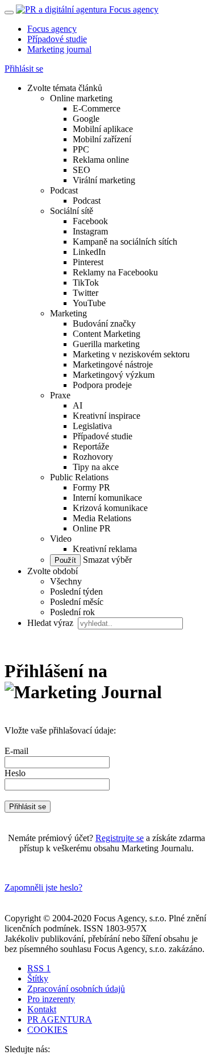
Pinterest (88, 262)
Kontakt (41, 1009)
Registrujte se (119, 838)
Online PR (92, 528)
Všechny (66, 581)
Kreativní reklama (105, 549)
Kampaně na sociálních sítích (125, 241)
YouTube (89, 303)
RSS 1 (39, 968)
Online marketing (81, 98)
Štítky (37, 978)
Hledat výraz (51, 623)
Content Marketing (106, 334)
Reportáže (91, 446)
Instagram (90, 231)
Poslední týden (76, 591)
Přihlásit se (24, 68)
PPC (81, 149)
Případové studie (57, 39)
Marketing (68, 313)
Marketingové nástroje (113, 364)
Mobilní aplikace (103, 129)
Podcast (64, 190)
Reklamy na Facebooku (115, 272)
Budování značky (104, 323)
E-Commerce (96, 108)
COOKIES (47, 1030)
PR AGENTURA (59, 1019)
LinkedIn (89, 252)
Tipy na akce (96, 467)
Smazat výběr (106, 559)
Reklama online (101, 159)
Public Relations (79, 477)
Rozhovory (93, 456)
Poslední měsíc (76, 602)
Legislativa (92, 426)
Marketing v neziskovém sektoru (131, 354)
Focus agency (52, 29)
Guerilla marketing (106, 344)
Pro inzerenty (51, 999)
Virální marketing (104, 180)
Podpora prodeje (102, 385)
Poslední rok (72, 612)
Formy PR (91, 487)
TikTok (86, 282)
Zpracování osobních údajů (76, 989)
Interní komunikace (107, 497)
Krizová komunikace (110, 508)
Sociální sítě (71, 211)
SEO (81, 170)
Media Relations (102, 518)
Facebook (90, 221)
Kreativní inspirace (106, 416)
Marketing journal (59, 49)
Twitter (85, 293)
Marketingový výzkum (113, 375)
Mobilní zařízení (102, 139)
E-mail (16, 751)
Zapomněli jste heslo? (43, 887)
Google (86, 118)
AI (77, 405)
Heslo (15, 773)
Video (61, 538)
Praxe (60, 395)
